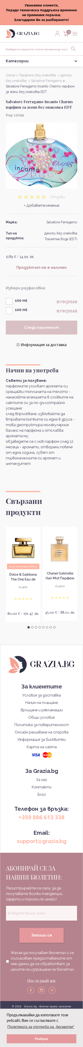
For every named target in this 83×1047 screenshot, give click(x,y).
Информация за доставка (44, 344)
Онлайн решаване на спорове (41, 732)
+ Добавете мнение (41, 205)
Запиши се (41, 935)
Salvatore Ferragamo (61, 222)
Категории (17, 61)
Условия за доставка (41, 695)
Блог (41, 794)
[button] (28, 627)
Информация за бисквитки (42, 739)
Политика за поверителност (41, 725)
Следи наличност (41, 327)
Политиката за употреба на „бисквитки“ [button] (40, 1027)
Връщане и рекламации (42, 710)
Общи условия (41, 717)
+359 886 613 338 (41, 817)
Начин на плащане (41, 702)
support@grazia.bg (41, 841)
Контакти (41, 787)
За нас (41, 780)
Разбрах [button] (41, 1039)
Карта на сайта (42, 747)
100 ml (21, 300)
